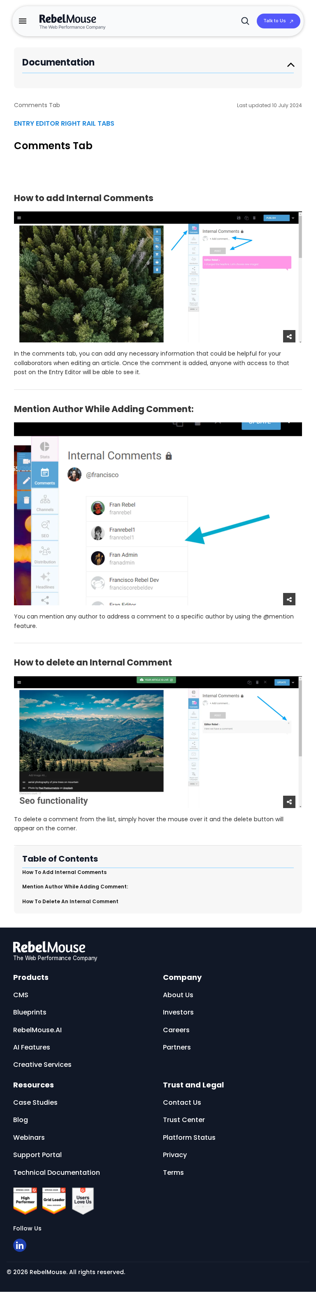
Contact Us (182, 1102)
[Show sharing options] (289, 336)
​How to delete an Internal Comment (70, 901)
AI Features (31, 1047)
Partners (177, 1047)
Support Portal (37, 1155)
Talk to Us (274, 20)
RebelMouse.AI (37, 1030)
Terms (173, 1172)
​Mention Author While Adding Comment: (75, 886)
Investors (178, 1012)
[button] (22, 21)
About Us (178, 995)
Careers (176, 1030)
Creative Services (42, 1064)
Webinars (29, 1137)
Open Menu (291, 64)
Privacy (175, 1155)
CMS (20, 995)
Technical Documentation (56, 1172)
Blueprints (29, 1012)
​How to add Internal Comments (64, 872)
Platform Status (189, 1137)
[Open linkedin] (19, 1245)
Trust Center (184, 1120)
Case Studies (35, 1102)
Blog (20, 1120)
